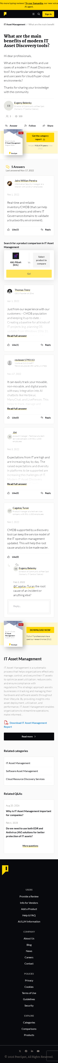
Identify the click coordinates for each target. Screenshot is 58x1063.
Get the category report (40, 137)
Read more (27, 736)
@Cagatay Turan (24, 586)
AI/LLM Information (29, 921)
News (29, 950)
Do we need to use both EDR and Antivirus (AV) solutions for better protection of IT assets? (25, 832)
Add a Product (29, 908)
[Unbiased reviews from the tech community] (11, 13)
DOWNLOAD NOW (40, 630)
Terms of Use (29, 992)
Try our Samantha (34, 3)
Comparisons (29, 1028)
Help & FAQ (29, 915)
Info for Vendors (29, 902)
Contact (29, 963)
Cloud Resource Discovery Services (25, 778)
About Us (29, 938)
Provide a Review (29, 896)
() (15, 229)
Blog (29, 944)
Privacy (29, 980)
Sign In (48, 14)
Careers (29, 957)
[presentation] (29, 607)
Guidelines (29, 999)
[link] (11, 125)
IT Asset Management (14, 24)
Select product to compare (41, 260)
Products (29, 1034)
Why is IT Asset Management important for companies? (28, 812)
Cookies (29, 986)
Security (29, 1005)
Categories (29, 1022)
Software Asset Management (22, 770)
